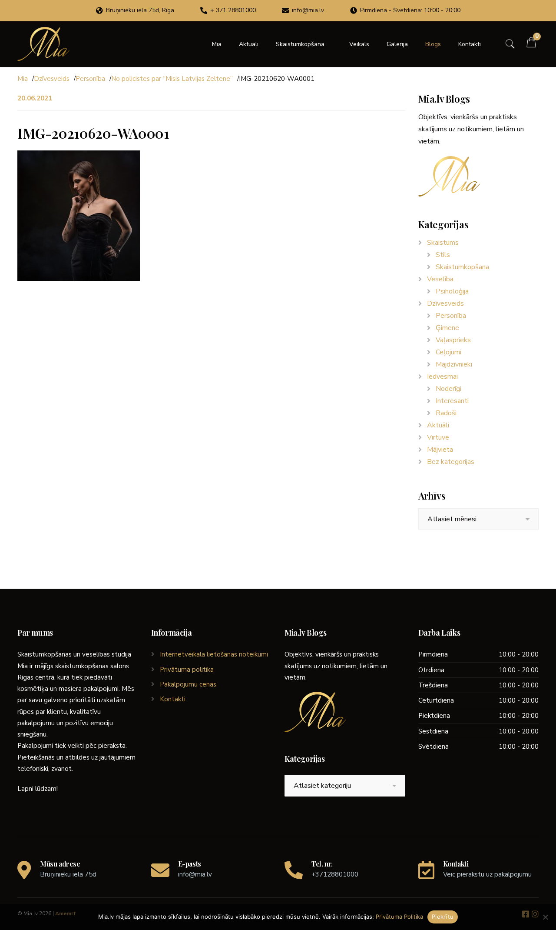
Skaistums (443, 242)
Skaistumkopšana (300, 44)
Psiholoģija (452, 291)
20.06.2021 (34, 98)
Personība (90, 78)
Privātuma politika (187, 669)
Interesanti (452, 401)
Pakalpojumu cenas (188, 684)
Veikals (359, 44)
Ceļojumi (448, 352)
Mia (217, 44)
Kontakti (469, 44)
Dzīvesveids (52, 78)
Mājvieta (440, 449)
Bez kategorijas (450, 462)
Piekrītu (442, 916)
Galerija (397, 44)
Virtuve (438, 437)
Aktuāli (248, 44)
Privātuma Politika (399, 916)
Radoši (446, 413)
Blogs (433, 44)
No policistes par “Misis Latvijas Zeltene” (172, 78)
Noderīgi (448, 388)
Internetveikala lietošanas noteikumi (214, 654)
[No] (545, 917)
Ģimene (447, 328)
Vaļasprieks (453, 340)
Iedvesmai (442, 376)
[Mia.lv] (43, 44)
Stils (443, 255)
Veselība (440, 279)
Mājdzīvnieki (454, 364)
